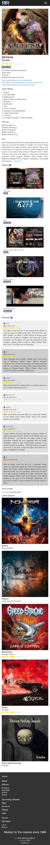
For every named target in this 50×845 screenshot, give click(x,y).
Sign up (4, 827)
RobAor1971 (10, 395)
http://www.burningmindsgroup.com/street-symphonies (22, 82)
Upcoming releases (11, 799)
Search (4, 795)
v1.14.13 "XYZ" (25, 840)
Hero (5, 220)
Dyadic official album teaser (13, 250)
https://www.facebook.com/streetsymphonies (18, 85)
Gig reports (6, 806)
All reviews (6, 790)
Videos (5, 809)
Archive (4, 792)
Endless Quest (8, 309)
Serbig (8, 407)
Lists (4, 813)
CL (7, 457)
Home (4, 776)
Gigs (4, 802)
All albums (5, 788)
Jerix (7, 323)
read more (17, 161)
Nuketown (7, 191)
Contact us (25, 843)
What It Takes (8, 279)
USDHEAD (9, 426)
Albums (5, 784)
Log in (4, 492)
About (4, 780)
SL (7, 352)
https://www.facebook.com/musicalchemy (17, 80)
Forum (5, 817)
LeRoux (8, 378)
